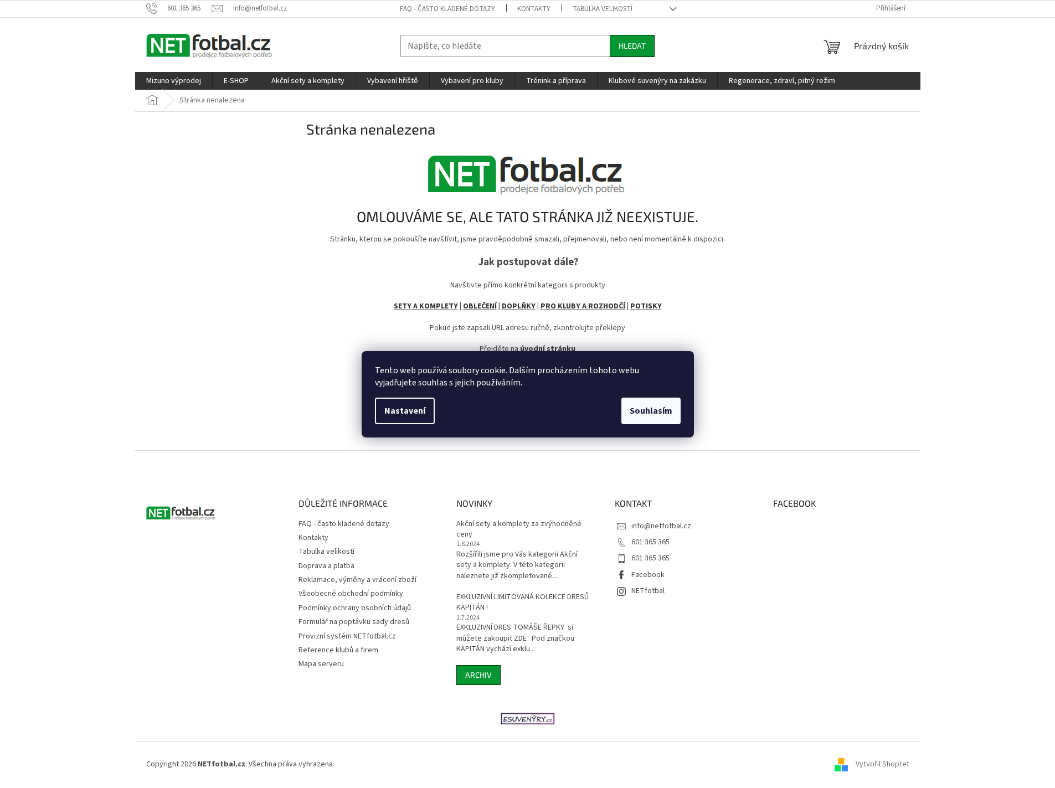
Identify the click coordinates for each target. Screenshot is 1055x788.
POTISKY (646, 306)
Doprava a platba (326, 565)
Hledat (632, 45)
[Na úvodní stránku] (528, 170)
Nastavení (404, 411)
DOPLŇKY (519, 306)
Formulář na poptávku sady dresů (354, 621)
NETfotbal (648, 590)
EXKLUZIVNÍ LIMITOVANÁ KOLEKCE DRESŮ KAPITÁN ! (522, 602)
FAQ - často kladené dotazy (447, 9)
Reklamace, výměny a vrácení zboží (357, 579)
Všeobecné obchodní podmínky (351, 593)
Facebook (648, 574)
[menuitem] (173, 81)
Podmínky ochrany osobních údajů (355, 608)
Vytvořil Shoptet (882, 764)
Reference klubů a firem (338, 650)
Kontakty (533, 9)
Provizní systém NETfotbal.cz (347, 636)
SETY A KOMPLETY (426, 306)
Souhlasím (651, 411)
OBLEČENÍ (480, 306)
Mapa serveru (321, 663)
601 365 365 (650, 542)
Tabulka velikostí (602, 9)
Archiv (478, 674)
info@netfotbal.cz (661, 526)
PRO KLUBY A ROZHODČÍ (583, 306)
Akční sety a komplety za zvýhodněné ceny (518, 529)
